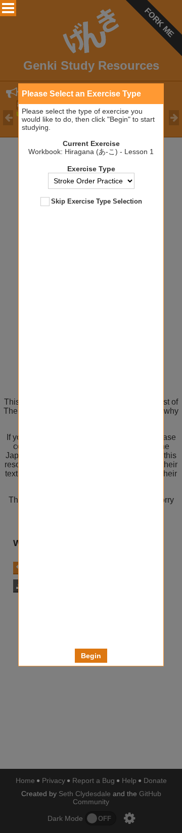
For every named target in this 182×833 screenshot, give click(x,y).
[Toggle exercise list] (8, 8)
